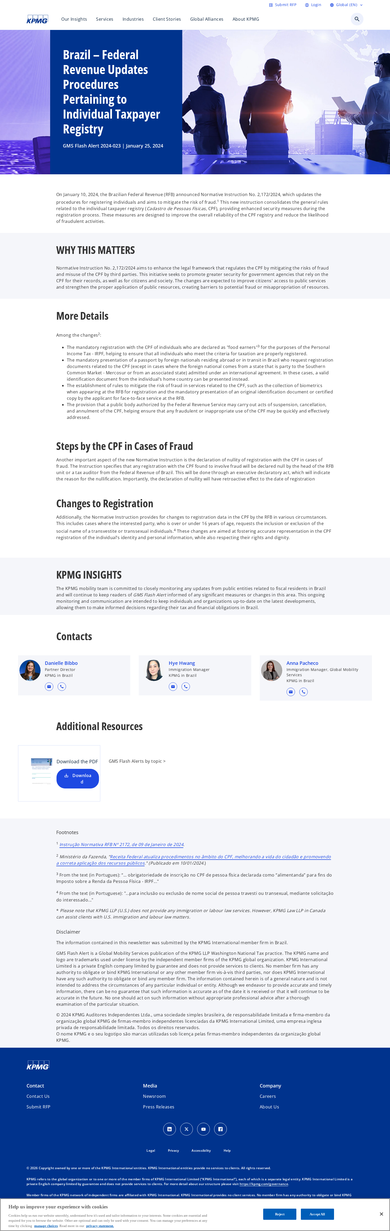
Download (81, 778)
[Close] (381, 1214)
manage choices (46, 1226)
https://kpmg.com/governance (264, 1184)
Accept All (317, 1214)
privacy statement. (100, 1226)
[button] (49, 686)
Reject (280, 1214)
